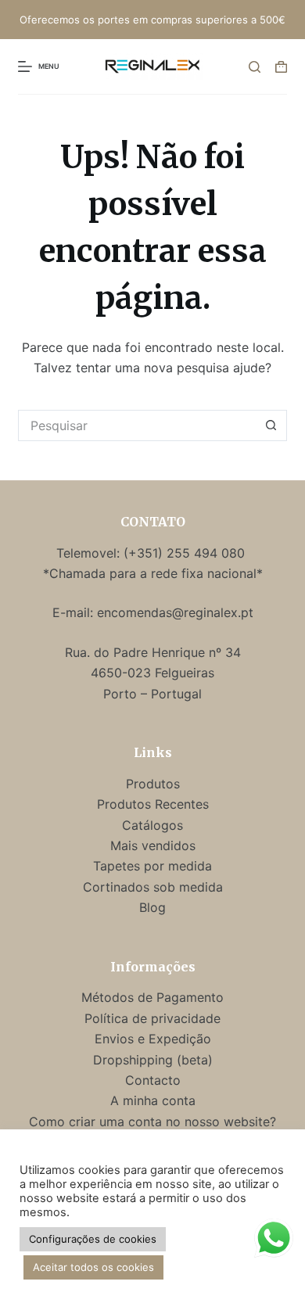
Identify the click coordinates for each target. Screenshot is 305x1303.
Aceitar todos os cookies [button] (93, 1267)
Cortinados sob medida (153, 887)
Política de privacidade (152, 1018)
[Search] (254, 67)
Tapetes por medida (152, 866)
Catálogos (152, 825)
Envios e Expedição (153, 1038)
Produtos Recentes (153, 804)
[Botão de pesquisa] (271, 425)
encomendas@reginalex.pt (175, 612)
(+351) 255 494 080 (186, 553)
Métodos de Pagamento (152, 997)
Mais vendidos (153, 845)
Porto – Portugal (152, 694)
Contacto (153, 1080)
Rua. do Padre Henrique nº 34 (153, 652)
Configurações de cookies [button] (92, 1239)
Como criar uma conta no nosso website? (152, 1121)
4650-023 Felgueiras (152, 672)
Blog (152, 907)
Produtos (153, 783)
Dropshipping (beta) (153, 1060)
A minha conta (153, 1100)
